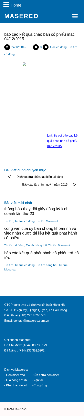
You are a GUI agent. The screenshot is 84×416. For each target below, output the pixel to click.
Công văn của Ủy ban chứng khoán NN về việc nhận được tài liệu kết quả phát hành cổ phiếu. (40, 233)
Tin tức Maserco (46, 221)
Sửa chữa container (45, 375)
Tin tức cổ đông (25, 221)
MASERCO (14, 408)
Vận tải (38, 380)
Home (16, 5)
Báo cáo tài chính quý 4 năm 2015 (44, 184)
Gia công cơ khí (17, 380)
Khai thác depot (16, 385)
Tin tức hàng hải (36, 245)
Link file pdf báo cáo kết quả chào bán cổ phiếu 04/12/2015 (62, 141)
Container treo (15, 375)
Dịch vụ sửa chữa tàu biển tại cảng (40, 176)
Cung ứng (40, 385)
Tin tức (8, 221)
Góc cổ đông (58, 47)
